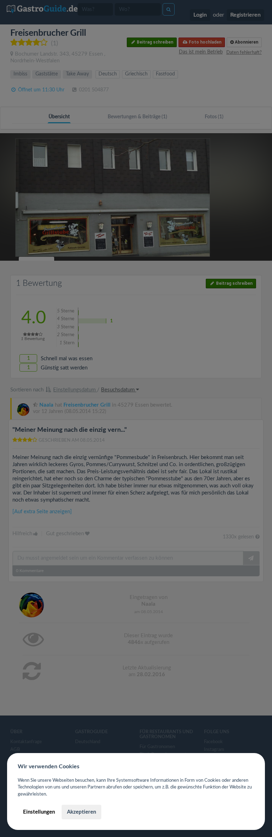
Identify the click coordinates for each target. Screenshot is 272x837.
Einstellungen (39, 812)
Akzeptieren (81, 812)
